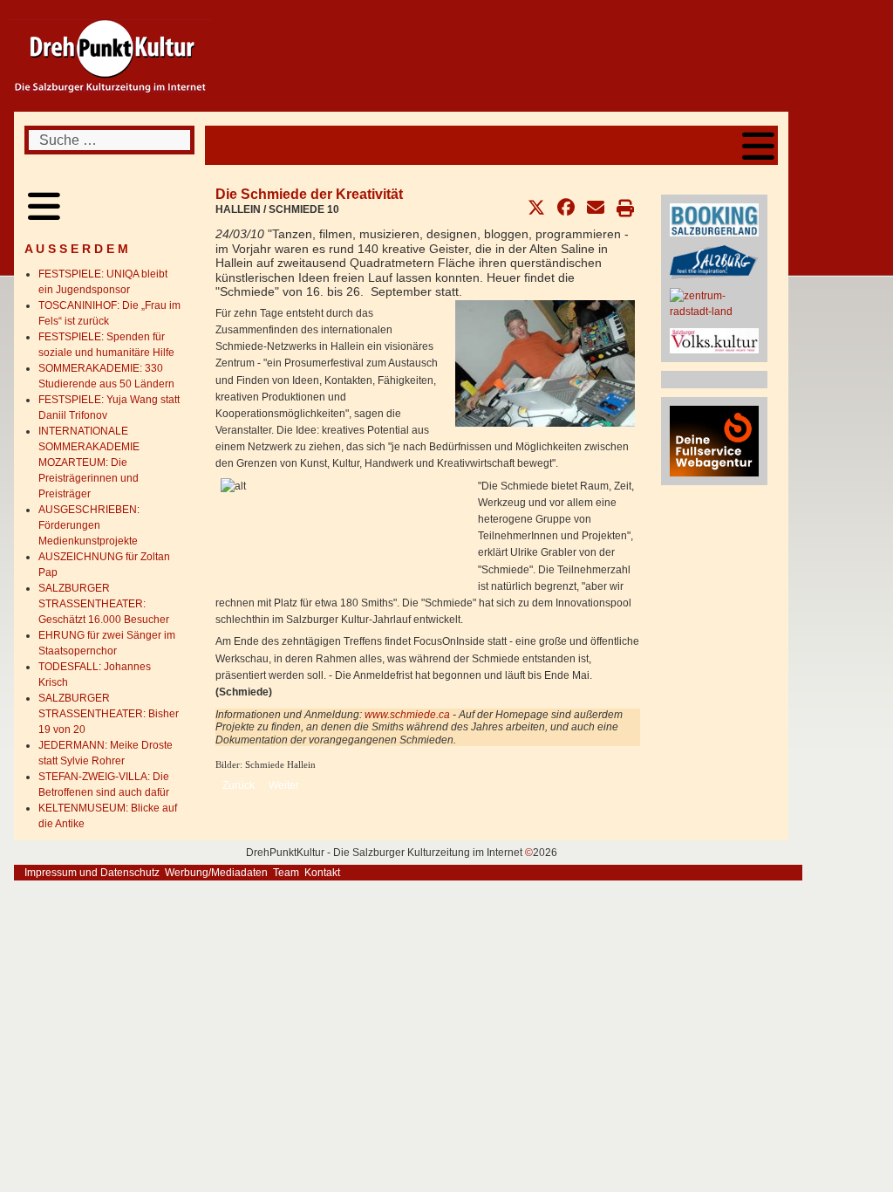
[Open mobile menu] (758, 145)
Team (286, 873)
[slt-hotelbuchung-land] (714, 219)
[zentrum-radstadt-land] (714, 303)
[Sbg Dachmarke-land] (714, 262)
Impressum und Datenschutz (92, 873)
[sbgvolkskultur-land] (714, 339)
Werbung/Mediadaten (216, 873)
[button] (536, 207)
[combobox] (109, 140)
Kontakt (322, 873)
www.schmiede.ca (407, 715)
